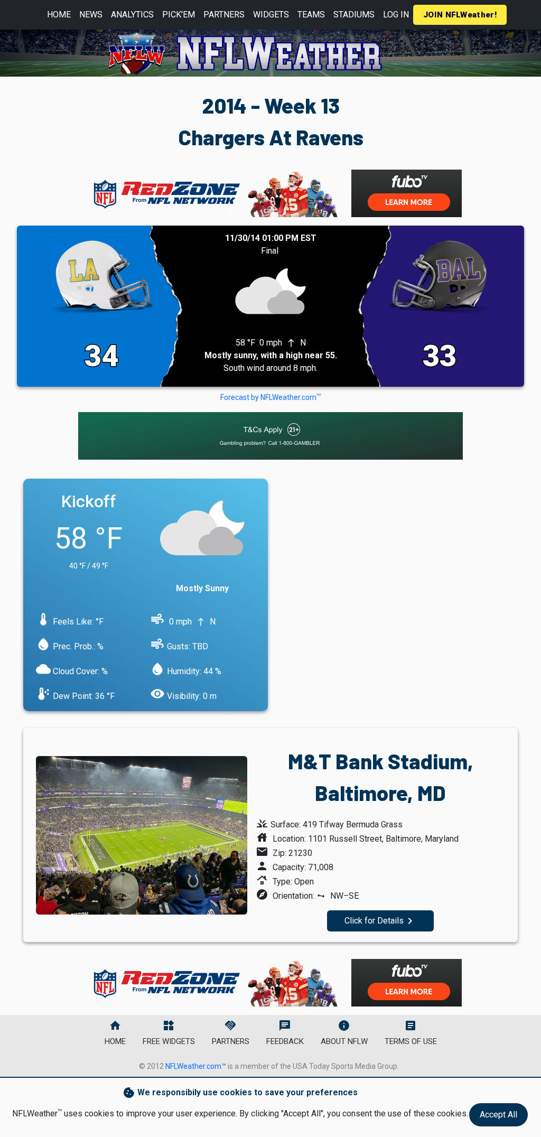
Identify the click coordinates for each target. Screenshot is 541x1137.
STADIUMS (354, 15)
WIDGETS (271, 15)
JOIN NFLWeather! (460, 15)
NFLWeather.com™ (195, 1066)
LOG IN (396, 15)
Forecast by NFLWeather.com (270, 397)
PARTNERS (224, 15)
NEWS (90, 15)
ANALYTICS (132, 15)
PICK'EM (178, 15)
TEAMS (311, 15)
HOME (59, 15)
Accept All (498, 1115)
